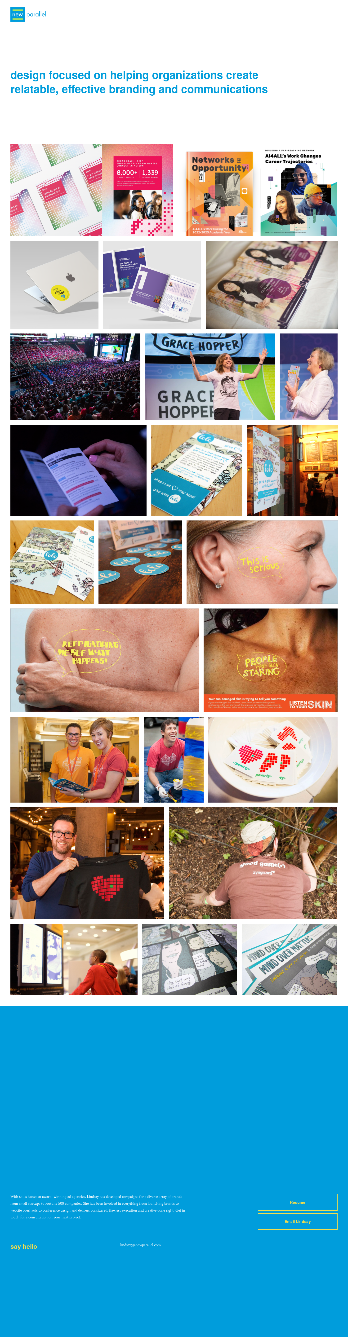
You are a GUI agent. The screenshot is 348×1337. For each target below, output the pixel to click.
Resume (297, 1202)
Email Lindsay (298, 1221)
